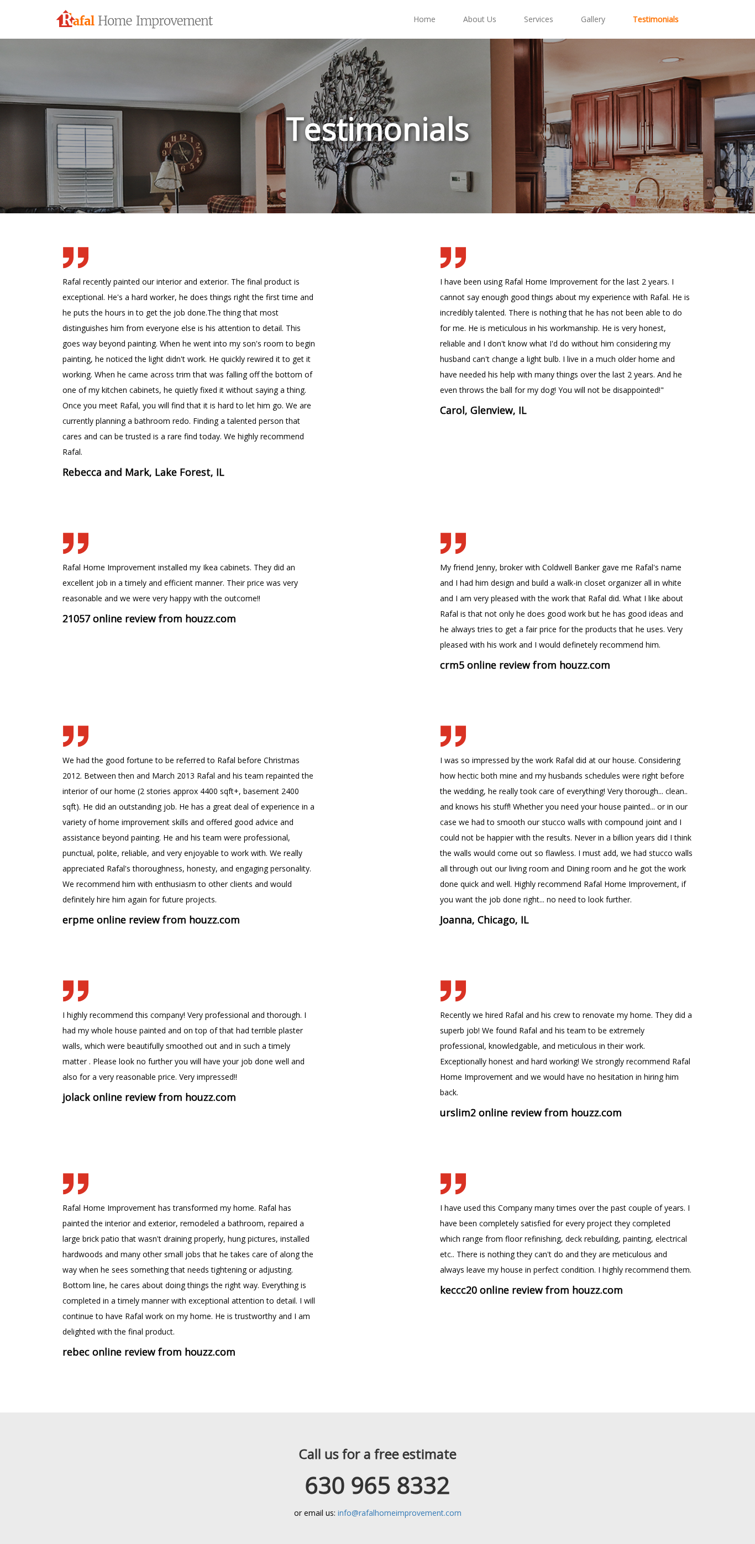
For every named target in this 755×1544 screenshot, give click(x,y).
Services (538, 19)
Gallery (593, 19)
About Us (479, 19)
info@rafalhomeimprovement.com (400, 1513)
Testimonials (656, 19)
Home (424, 19)
